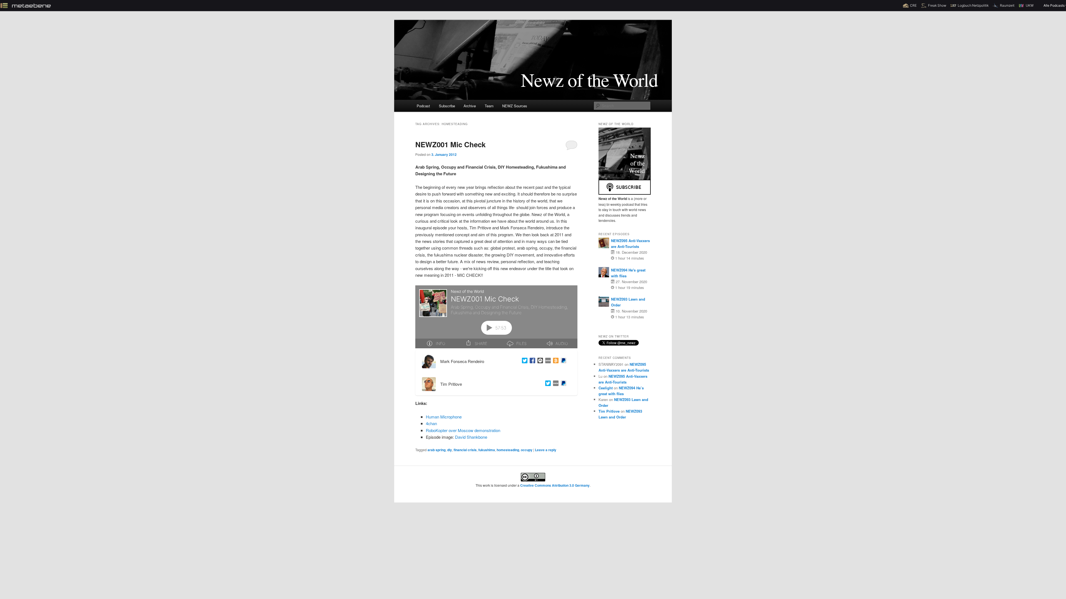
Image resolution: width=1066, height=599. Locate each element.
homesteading (508, 449)
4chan (431, 423)
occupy (526, 449)
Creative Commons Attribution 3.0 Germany (555, 485)
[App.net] (539, 361)
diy (449, 449)
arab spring (437, 449)
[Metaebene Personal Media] (555, 384)
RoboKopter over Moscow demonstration (463, 430)
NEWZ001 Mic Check (450, 144)
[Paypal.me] (562, 384)
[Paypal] (562, 361)
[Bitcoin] (555, 361)
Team (489, 105)
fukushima (486, 449)
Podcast (423, 105)
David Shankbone (471, 437)
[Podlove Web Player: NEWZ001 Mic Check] (496, 316)
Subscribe (447, 105)
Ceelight (606, 387)
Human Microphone (444, 417)
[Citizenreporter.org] (547, 361)
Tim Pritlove (609, 411)
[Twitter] (523, 361)
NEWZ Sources (514, 105)
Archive (470, 105)
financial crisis (465, 449)
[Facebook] (531, 361)
